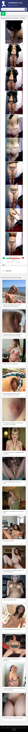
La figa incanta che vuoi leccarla (12, 629)
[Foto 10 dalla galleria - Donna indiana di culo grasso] (14, 255)
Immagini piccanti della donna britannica (11, 659)
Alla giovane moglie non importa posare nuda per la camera (12, 305)
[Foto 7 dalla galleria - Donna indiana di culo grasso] (14, 184)
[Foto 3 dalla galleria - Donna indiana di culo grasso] (14, 90)
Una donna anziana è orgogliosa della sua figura (13, 453)
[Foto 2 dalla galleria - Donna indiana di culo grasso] (14, 66)
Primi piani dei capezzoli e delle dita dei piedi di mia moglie (13, 423)
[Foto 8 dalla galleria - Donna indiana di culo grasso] (14, 208)
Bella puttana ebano (8, 541)
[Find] (25, 9)
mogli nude (8, 270)
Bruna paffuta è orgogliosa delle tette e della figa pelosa (13, 571)
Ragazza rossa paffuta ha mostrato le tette (13, 512)
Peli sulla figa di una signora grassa (13, 718)
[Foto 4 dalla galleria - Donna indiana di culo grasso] (14, 113)
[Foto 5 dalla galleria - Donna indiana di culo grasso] (14, 137)
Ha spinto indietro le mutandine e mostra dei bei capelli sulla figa (12, 334)
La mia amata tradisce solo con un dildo (12, 482)
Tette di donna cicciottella (10, 363)
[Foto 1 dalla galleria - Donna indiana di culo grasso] (14, 43)
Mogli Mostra (12, 4)
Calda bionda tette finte (9, 600)
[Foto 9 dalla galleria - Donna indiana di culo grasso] (14, 231)
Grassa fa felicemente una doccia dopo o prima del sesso (14, 689)
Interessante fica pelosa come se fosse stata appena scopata (12, 393)
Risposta (14, 729)
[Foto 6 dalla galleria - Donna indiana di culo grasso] (14, 161)
